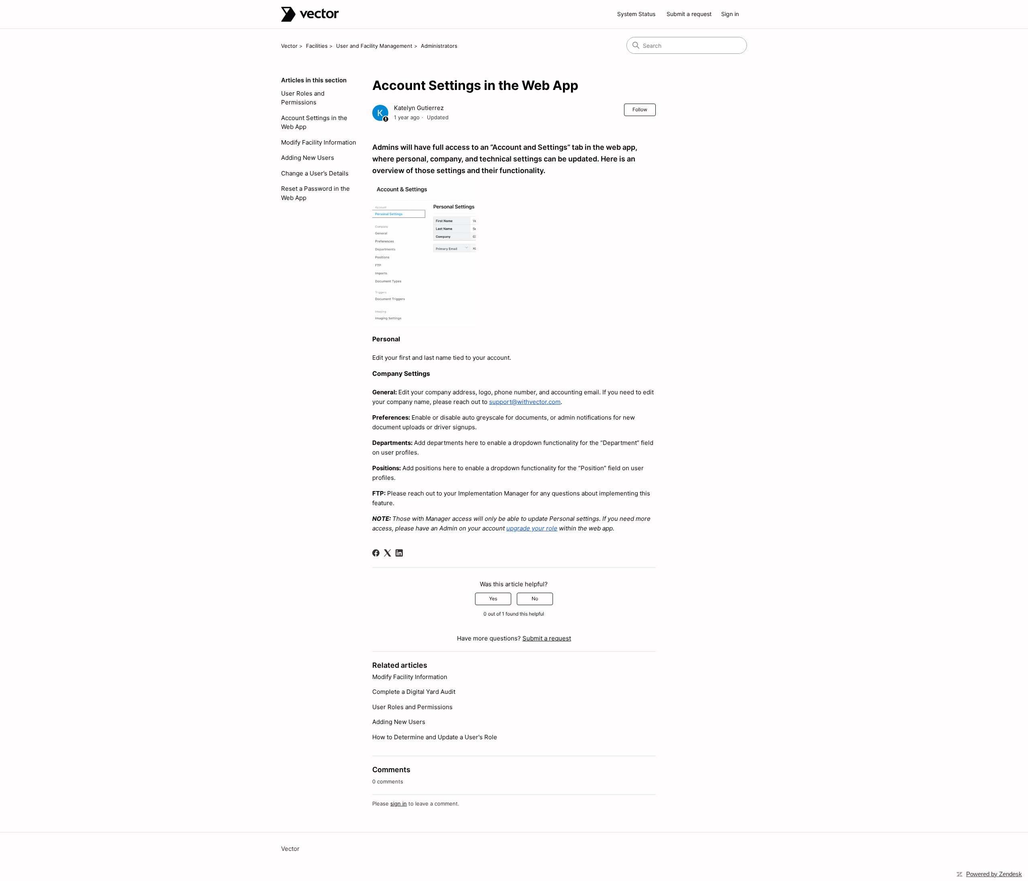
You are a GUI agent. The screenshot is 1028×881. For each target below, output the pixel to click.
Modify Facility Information (318, 142)
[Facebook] (375, 553)
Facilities (317, 46)
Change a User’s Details (315, 173)
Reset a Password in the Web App (315, 193)
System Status (636, 13)
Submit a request (689, 13)
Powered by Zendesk (994, 874)
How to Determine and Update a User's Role (434, 737)
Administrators (439, 46)
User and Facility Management (374, 46)
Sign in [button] (730, 13)
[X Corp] (387, 553)
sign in (398, 803)
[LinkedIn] (399, 553)
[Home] (310, 14)
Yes (493, 598)
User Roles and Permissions (302, 98)
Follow (639, 109)
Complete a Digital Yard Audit (413, 691)
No (535, 598)
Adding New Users (307, 157)
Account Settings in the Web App (314, 122)
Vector (289, 46)
